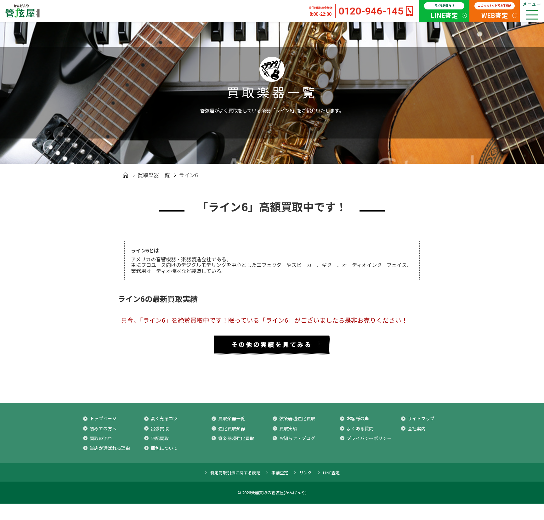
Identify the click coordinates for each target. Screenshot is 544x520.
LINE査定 (444, 11)
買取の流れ (101, 438)
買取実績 (288, 428)
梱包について (164, 448)
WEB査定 (495, 11)
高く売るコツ (164, 418)
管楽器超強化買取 (236, 438)
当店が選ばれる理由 (110, 448)
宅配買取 (160, 438)
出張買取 (160, 428)
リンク (305, 473)
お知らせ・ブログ (297, 438)
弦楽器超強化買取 (297, 418)
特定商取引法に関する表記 (235, 473)
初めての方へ (103, 428)
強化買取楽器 (231, 428)
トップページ (103, 418)
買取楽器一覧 (154, 175)
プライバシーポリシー (369, 438)
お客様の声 (358, 418)
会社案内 (417, 428)
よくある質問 (360, 428)
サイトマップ (421, 418)
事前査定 (279, 473)
